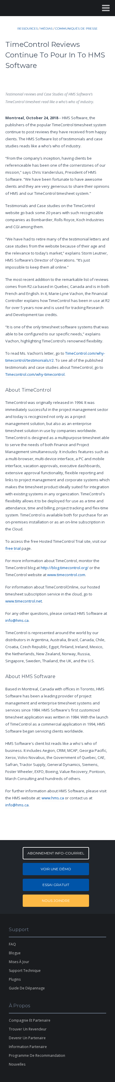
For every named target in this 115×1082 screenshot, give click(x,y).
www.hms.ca (53, 798)
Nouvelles (17, 1064)
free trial (13, 548)
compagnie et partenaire (29, 1020)
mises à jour (19, 961)
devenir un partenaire (27, 1037)
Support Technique (25, 970)
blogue (15, 952)
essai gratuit (55, 885)
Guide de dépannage (27, 988)
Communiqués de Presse (76, 28)
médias (46, 28)
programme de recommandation (37, 1055)
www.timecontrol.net (23, 601)
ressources (27, 28)
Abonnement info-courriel (55, 853)
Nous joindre (56, 900)
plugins (15, 979)
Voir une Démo (56, 869)
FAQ (12, 944)
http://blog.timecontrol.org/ (64, 567)
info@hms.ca (17, 620)
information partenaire (28, 1046)
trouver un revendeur (28, 1029)
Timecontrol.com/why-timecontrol (35, 374)
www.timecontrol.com (66, 574)
